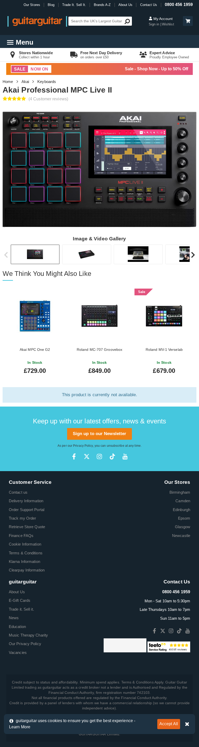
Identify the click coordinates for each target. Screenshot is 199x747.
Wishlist (168, 24)
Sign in (154, 24)
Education (17, 626)
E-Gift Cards (19, 600)
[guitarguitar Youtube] (125, 456)
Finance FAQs (21, 535)
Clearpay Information (27, 570)
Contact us (18, 492)
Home (8, 81)
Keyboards (46, 81)
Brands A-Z (102, 5)
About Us (125, 5)
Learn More (19, 727)
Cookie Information (25, 544)
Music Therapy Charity (28, 635)
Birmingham (179, 492)
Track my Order (22, 518)
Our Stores (32, 5)
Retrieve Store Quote (27, 527)
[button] (188, 21)
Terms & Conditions (25, 553)
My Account (162, 19)
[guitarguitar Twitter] (86, 456)
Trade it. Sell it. (21, 609)
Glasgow (182, 527)
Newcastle (181, 535)
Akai (25, 81)
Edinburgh (181, 509)
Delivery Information (26, 501)
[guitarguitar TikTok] (112, 456)
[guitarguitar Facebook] (74, 456)
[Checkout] (187, 21)
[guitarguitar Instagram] (99, 456)
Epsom (184, 518)
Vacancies (18, 652)
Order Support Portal (26, 509)
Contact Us (148, 5)
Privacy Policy (83, 446)
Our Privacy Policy (25, 643)
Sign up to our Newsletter (99, 433)
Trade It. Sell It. (74, 5)
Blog (51, 5)
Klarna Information (24, 561)
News (14, 618)
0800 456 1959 (179, 4)
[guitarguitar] (37, 21)
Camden (182, 501)
